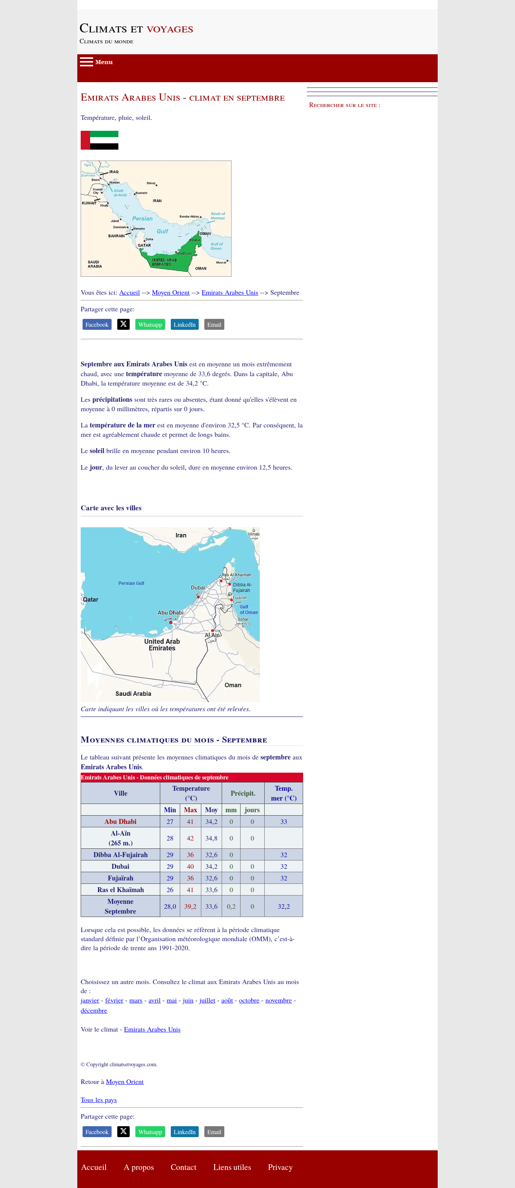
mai (172, 999)
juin (188, 999)
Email (214, 324)
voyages (136, 27)
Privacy (280, 1166)
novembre (278, 999)
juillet (207, 999)
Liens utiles (232, 1166)
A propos (139, 1166)
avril (155, 999)
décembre (94, 1010)
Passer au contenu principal (114, 4)
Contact (183, 1166)
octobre (249, 999)
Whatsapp (150, 324)
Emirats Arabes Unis (230, 292)
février (114, 999)
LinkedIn (185, 324)
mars (136, 999)
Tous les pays (99, 1099)
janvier (90, 999)
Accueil (129, 292)
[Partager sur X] (123, 324)
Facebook (97, 324)
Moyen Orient (171, 292)
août (227, 999)
